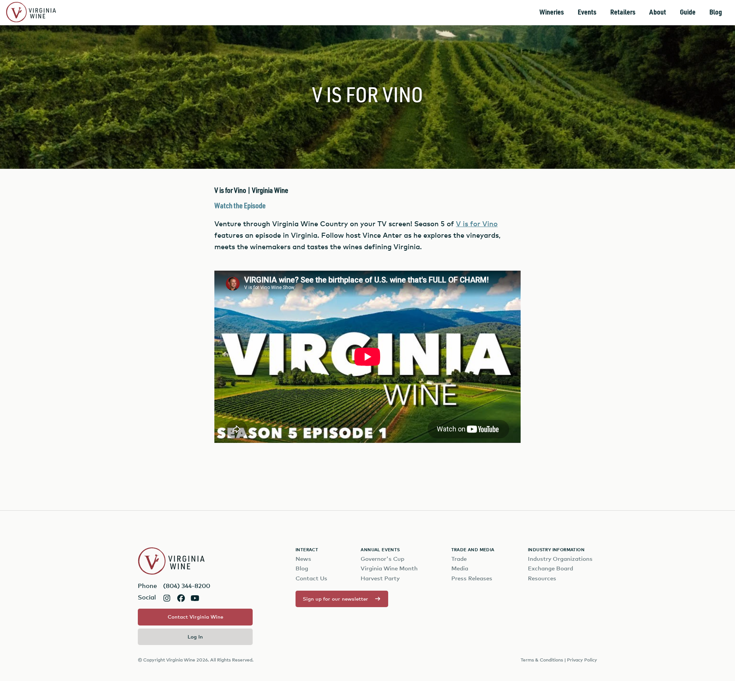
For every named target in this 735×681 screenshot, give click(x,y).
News (303, 558)
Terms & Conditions (542, 660)
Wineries (551, 12)
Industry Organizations (560, 558)
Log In (195, 637)
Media (459, 568)
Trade (459, 558)
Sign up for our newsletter (335, 599)
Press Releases (471, 578)
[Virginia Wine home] (31, 13)
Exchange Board (550, 568)
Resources (542, 578)
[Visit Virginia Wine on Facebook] (181, 598)
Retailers (622, 12)
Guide (688, 12)
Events (587, 12)
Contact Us (311, 578)
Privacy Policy (582, 660)
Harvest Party (380, 578)
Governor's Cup (382, 558)
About (657, 12)
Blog (715, 12)
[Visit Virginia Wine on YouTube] (195, 598)
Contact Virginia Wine (195, 617)
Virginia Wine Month (389, 568)
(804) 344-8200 (186, 586)
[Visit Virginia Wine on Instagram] (167, 598)
